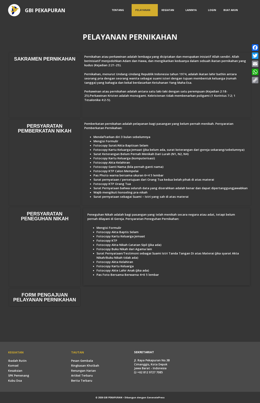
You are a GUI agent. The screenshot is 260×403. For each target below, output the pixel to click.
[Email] (255, 64)
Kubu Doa (15, 380)
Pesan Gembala (82, 361)
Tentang (118, 10)
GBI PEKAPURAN (45, 10)
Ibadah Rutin (17, 361)
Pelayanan (142, 10)
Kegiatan (167, 10)
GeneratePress (156, 397)
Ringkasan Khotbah (85, 365)
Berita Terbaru (81, 380)
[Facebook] (255, 47)
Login (212, 10)
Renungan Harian (83, 371)
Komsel (13, 365)
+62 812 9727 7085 (149, 372)
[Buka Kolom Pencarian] (247, 10)
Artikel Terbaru (82, 375)
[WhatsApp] (255, 72)
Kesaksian (15, 371)
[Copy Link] (255, 80)
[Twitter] (255, 56)
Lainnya (191, 10)
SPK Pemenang (18, 375)
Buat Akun (230, 10)
